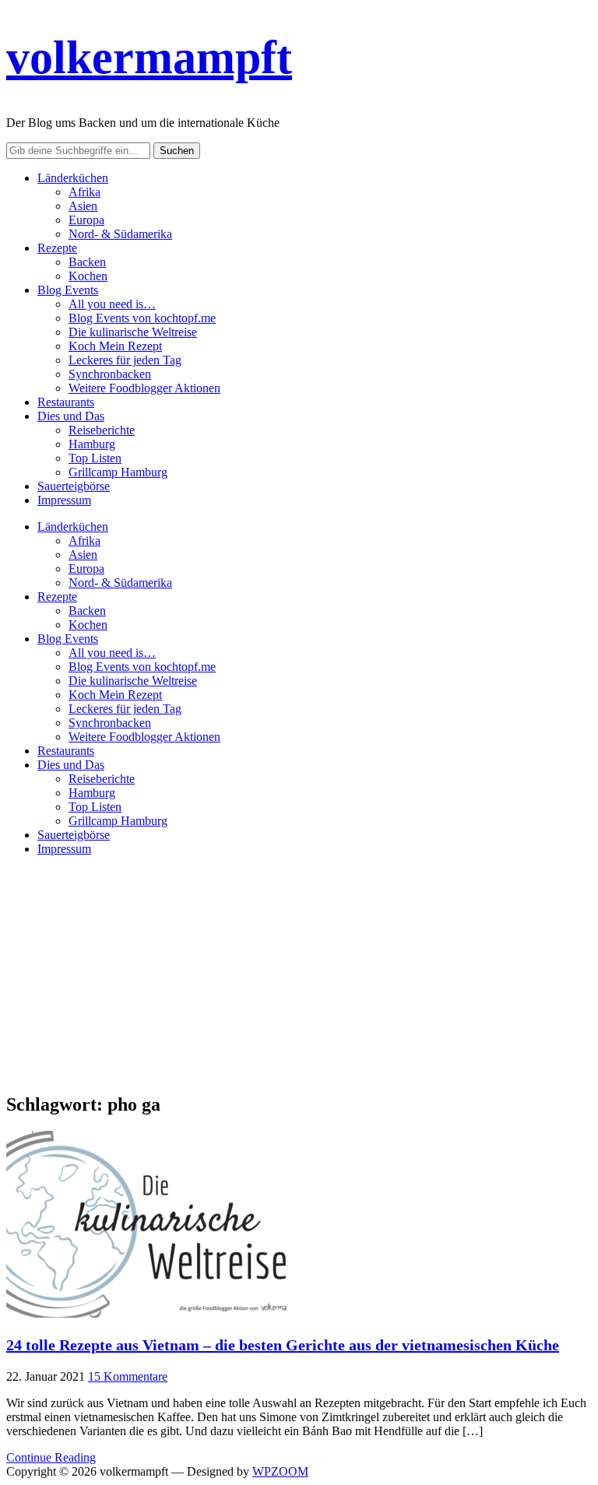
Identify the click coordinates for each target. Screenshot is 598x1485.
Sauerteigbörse (73, 486)
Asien (83, 205)
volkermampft (149, 57)
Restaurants (65, 402)
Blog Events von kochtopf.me (142, 318)
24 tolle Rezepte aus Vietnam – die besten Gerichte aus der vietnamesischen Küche (282, 1344)
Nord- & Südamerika (120, 233)
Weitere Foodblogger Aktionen (144, 388)
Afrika (84, 191)
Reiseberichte (102, 430)
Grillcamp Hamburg (118, 472)
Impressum (64, 500)
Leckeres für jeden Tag (125, 360)
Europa (86, 219)
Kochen (88, 276)
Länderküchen (72, 177)
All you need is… (112, 304)
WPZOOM (280, 1471)
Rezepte (57, 248)
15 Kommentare (127, 1376)
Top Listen (95, 458)
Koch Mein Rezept (115, 346)
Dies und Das (70, 416)
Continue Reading (51, 1457)
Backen (87, 262)
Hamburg (92, 444)
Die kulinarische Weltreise (133, 332)
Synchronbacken (110, 374)
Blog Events (67, 290)
